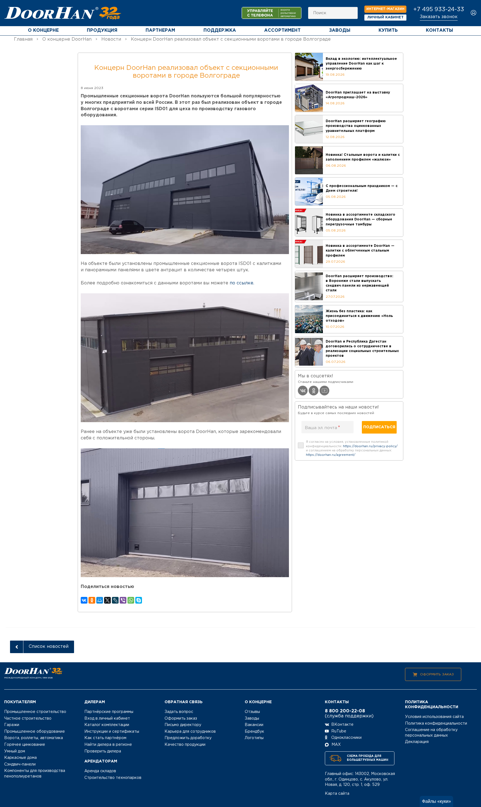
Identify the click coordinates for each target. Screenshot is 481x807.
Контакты (439, 30)
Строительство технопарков (112, 777)
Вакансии (254, 725)
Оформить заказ (437, 674)
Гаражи (11, 725)
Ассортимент (282, 30)
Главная (23, 39)
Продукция (102, 30)
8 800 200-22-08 (345, 711)
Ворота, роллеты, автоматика (33, 738)
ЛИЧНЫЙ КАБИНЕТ (385, 17)
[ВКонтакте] (84, 600)
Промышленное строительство (35, 711)
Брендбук (254, 731)
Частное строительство (27, 718)
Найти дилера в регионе (108, 744)
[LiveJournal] (115, 600)
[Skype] (138, 600)
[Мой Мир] (99, 600)
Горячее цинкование (24, 744)
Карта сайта (337, 793)
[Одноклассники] (92, 600)
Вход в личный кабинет (107, 718)
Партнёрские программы (108, 711)
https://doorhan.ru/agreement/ (330, 455)
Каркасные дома (20, 757)
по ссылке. (242, 283)
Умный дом (14, 751)
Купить (388, 30)
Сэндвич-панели (20, 764)
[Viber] (123, 600)
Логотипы (254, 738)
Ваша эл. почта (322, 427)
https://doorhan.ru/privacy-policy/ (370, 446)
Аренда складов (100, 771)
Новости (111, 39)
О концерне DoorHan (67, 39)
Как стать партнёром (105, 738)
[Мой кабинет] (474, 13)
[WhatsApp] (130, 600)
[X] (107, 600)
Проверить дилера (102, 751)
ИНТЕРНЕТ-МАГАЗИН (385, 9)
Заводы (339, 30)
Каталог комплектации (106, 725)
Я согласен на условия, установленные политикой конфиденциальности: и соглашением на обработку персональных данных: (352, 448)
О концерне (43, 30)
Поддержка (219, 30)
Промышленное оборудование (34, 731)
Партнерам (160, 30)
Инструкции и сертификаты (111, 731)
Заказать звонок (439, 17)
